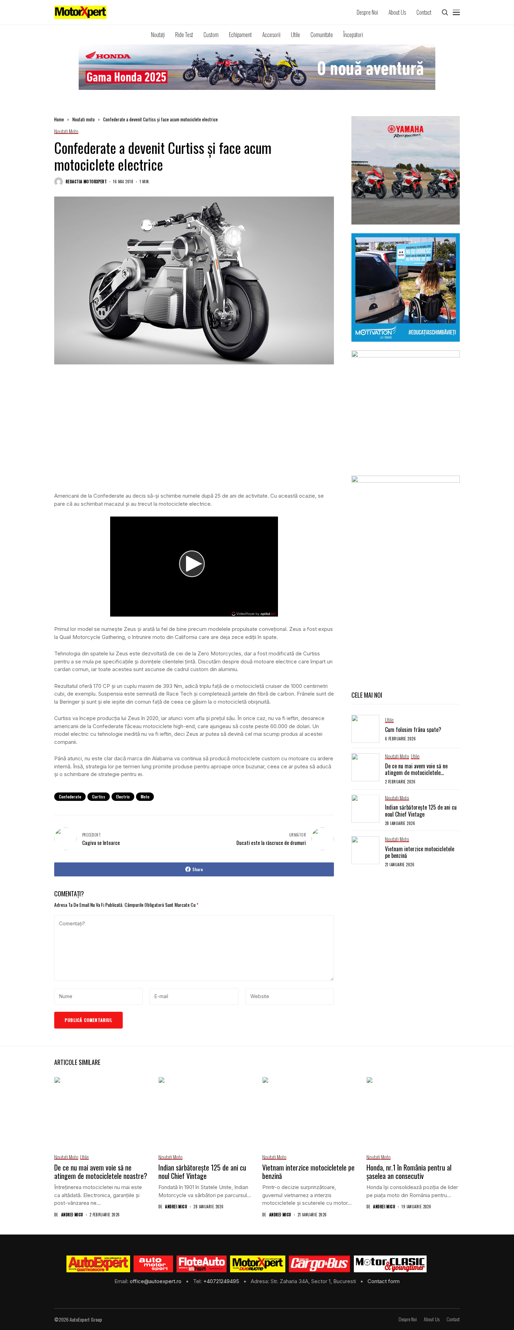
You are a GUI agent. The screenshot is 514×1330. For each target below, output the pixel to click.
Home (59, 119)
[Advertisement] (194, 435)
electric (123, 796)
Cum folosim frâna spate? (413, 729)
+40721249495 (222, 1281)
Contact (453, 1319)
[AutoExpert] (98, 1264)
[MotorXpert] (257, 1264)
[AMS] (153, 1264)
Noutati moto (83, 119)
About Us (432, 1319)
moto (145, 796)
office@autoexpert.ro (156, 1281)
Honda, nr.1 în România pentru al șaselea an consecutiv (408, 1171)
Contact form (383, 1281)
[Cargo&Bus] (319, 1264)
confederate (70, 796)
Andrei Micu (72, 1214)
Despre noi (408, 1319)
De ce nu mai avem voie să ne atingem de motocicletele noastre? (416, 772)
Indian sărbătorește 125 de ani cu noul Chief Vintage (421, 810)
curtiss (98, 796)
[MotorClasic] (390, 1264)
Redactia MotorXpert (86, 181)
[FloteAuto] (202, 1264)
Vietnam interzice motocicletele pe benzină (419, 852)
